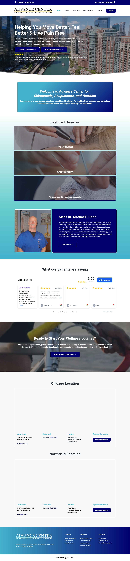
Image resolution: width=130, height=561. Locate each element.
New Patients (69, 543)
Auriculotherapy (85, 541)
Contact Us (102, 538)
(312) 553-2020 (52, 437)
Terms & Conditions (105, 543)
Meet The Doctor (70, 538)
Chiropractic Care (86, 538)
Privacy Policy (103, 541)
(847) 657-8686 (52, 508)
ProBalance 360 (85, 545)
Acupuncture (84, 543)
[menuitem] (58, 11)
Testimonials (69, 541)
